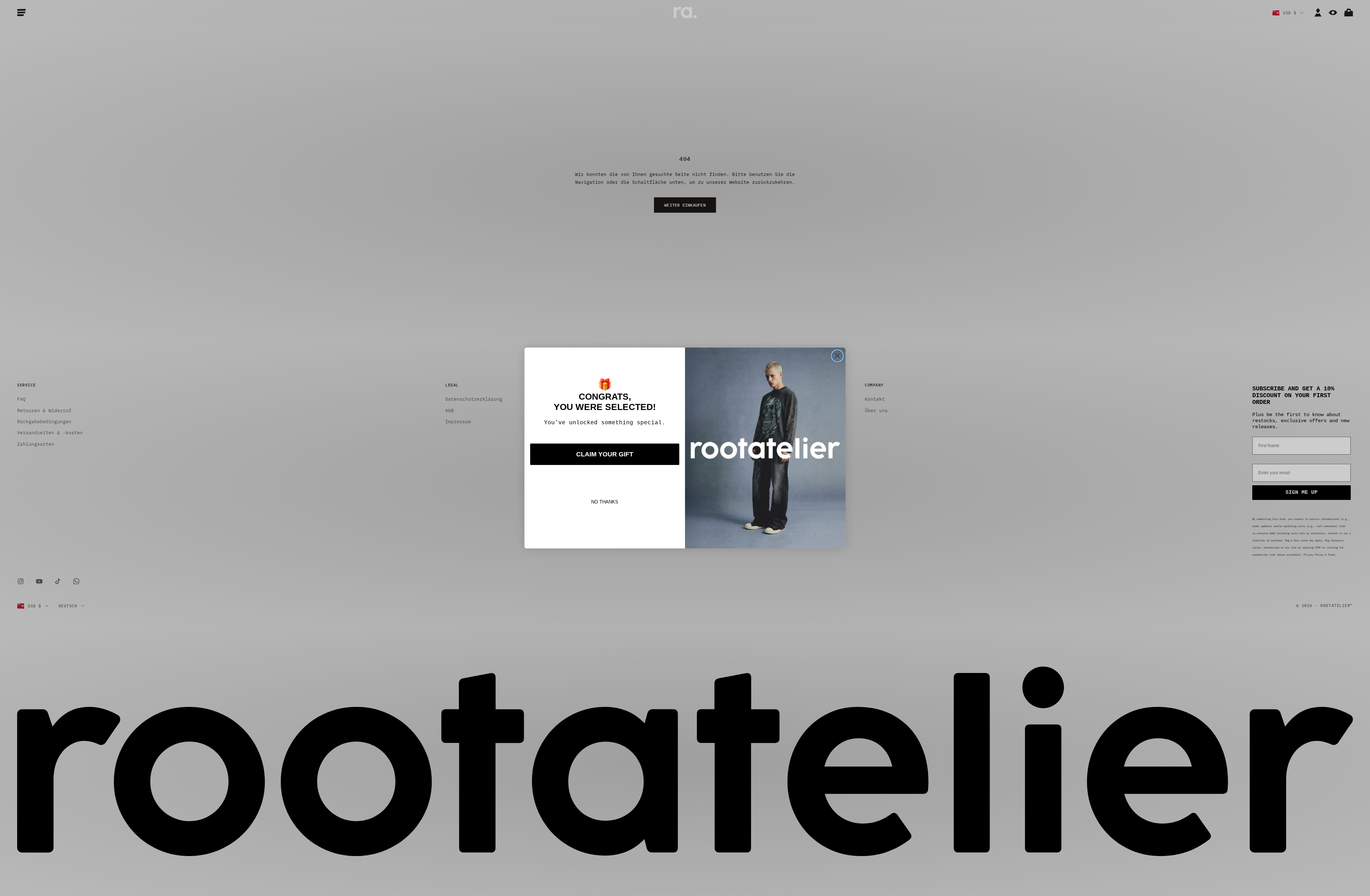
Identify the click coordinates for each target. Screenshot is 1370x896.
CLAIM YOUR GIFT (604, 454)
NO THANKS (604, 502)
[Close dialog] (837, 355)
